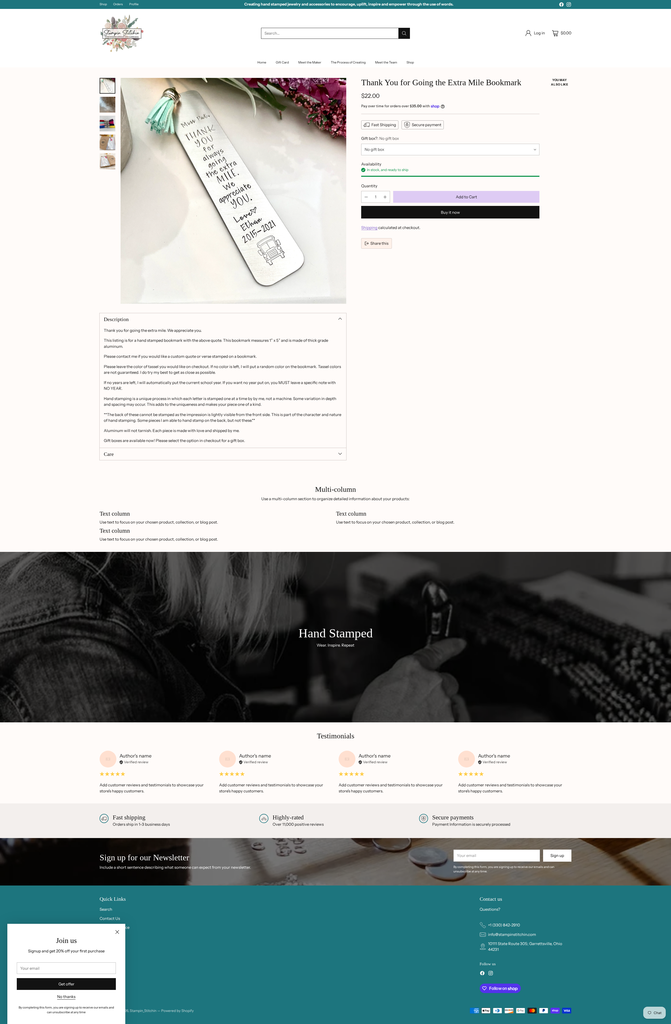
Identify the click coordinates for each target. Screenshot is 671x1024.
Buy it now (450, 212)
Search (106, 909)
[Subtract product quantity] (366, 197)
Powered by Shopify (177, 1011)
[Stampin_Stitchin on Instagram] (568, 5)
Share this (379, 243)
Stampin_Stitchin (143, 1011)
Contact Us (110, 918)
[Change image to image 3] (107, 123)
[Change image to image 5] (107, 161)
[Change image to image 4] (107, 142)
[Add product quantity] (385, 197)
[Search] (404, 33)
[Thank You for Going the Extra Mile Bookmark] (233, 191)
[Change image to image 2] (107, 105)
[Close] (117, 932)
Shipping (369, 227)
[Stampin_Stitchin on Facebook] (561, 5)
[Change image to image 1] (107, 86)
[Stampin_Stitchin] (122, 33)
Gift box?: (380, 138)
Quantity (369, 185)
